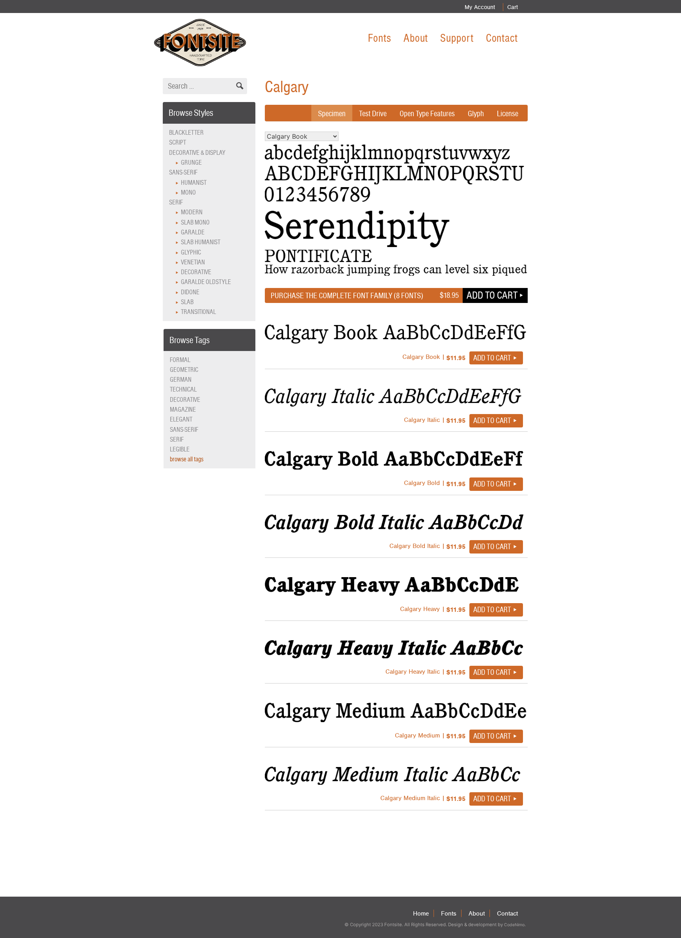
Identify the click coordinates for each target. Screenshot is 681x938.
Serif (176, 202)
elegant (181, 419)
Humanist (194, 182)
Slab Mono (195, 222)
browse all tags (186, 459)
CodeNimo (514, 924)
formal (180, 360)
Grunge (191, 162)
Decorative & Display (197, 152)
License (507, 113)
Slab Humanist (200, 242)
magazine (183, 409)
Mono (188, 192)
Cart (512, 7)
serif (177, 439)
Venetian (193, 262)
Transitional (198, 312)
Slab (187, 302)
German (181, 379)
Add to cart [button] (492, 295)
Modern (192, 212)
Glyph (476, 113)
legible (180, 449)
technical (183, 389)
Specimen (332, 113)
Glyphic (191, 252)
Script (177, 142)
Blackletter (186, 132)
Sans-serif (183, 172)
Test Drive (373, 113)
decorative (185, 399)
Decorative (196, 272)
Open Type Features (427, 113)
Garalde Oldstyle (206, 282)
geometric (184, 369)
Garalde (193, 232)
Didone (190, 292)
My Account (480, 7)
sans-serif (184, 429)
